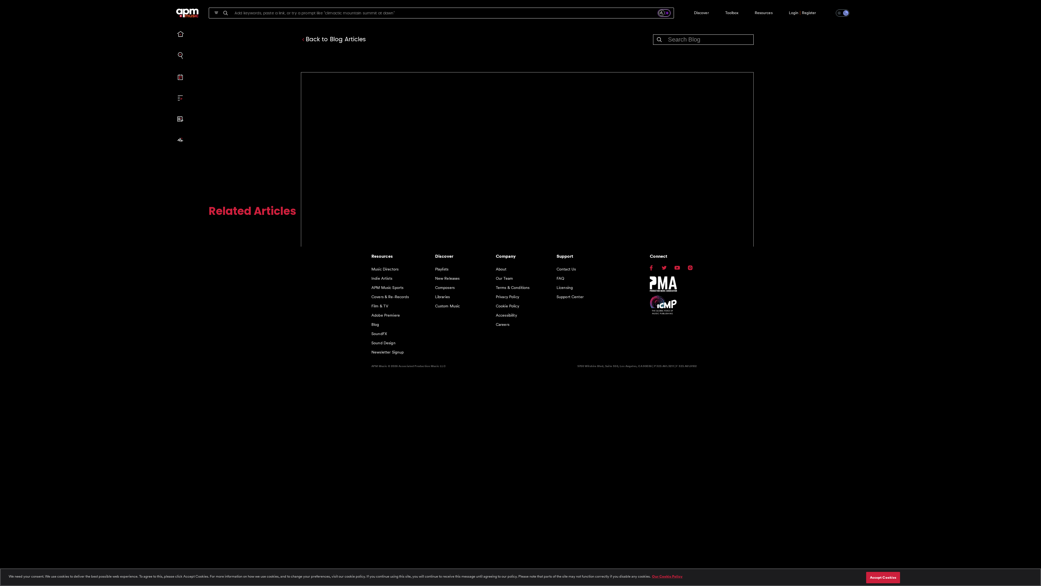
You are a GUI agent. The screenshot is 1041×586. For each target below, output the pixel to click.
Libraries (442, 297)
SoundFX (379, 334)
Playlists (441, 269)
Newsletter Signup (387, 352)
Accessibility (506, 315)
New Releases (447, 278)
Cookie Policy (507, 306)
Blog (375, 324)
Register (809, 13)
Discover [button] (701, 13)
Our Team (504, 278)
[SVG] (216, 12)
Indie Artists (381, 278)
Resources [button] (764, 13)
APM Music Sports (387, 287)
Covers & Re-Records (390, 297)
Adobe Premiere (385, 315)
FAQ (560, 278)
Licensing (565, 287)
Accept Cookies (883, 577)
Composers (445, 287)
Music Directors (385, 269)
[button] (839, 13)
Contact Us (566, 269)
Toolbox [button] (731, 13)
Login (793, 13)
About (501, 269)
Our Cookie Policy (667, 576)
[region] (520, 577)
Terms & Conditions (513, 287)
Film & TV (379, 306)
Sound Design (383, 343)
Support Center (570, 297)
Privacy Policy (507, 297)
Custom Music (447, 306)
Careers (502, 324)
